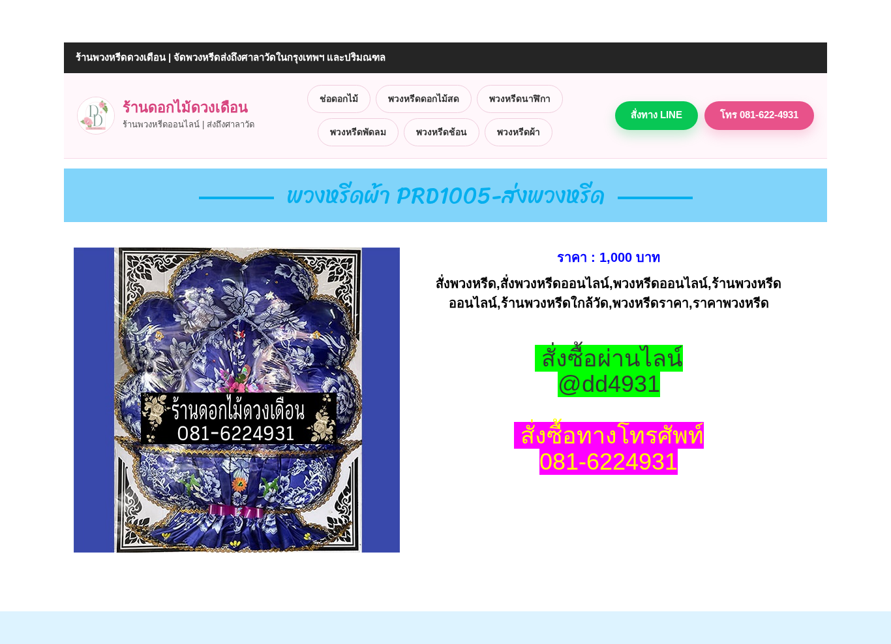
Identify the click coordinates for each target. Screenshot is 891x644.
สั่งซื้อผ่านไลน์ (612, 358)
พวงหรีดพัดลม (358, 132)
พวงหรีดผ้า (518, 132)
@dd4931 (609, 383)
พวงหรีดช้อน (441, 132)
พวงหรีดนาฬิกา (520, 98)
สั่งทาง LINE (656, 114)
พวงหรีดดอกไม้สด (423, 98)
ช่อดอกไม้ (339, 98)
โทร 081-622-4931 (759, 114)
